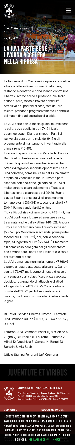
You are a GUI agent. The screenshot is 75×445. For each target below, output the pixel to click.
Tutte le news (20, 28)
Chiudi (56, 440)
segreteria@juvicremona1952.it (46, 396)
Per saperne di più (38, 440)
